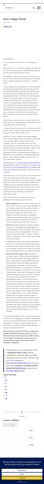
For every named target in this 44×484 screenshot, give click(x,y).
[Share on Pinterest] (6, 383)
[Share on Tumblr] (5, 389)
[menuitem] (33, 7)
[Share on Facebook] (5, 377)
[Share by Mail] (6, 398)
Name (31, 430)
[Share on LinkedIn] (6, 386)
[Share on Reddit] (6, 395)
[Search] (33, 7)
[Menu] (38, 7)
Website (31, 445)
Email (31, 437)
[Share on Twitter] (6, 380)
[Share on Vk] (6, 392)
